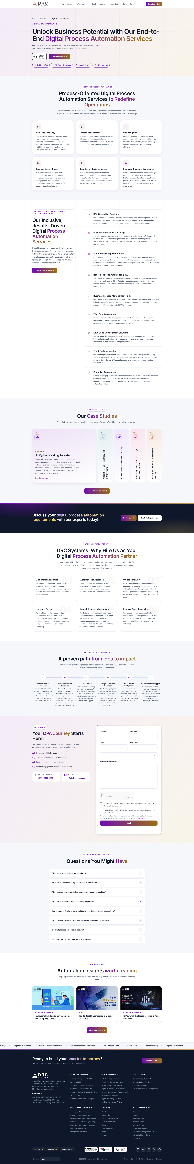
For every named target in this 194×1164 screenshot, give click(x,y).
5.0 (67, 1149)
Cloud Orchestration (140, 1085)
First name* (104, 731)
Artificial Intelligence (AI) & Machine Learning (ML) (83, 1080)
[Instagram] (149, 1149)
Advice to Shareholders (141, 1135)
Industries (114, 4)
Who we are (67, 4)
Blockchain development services (82, 1125)
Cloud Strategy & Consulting (143, 1079)
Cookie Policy (140, 1159)
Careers (104, 1135)
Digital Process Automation (80, 1115)
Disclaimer (150, 1159)
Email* (102, 742)
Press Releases (138, 1122)
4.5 (38, 1149)
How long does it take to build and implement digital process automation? (83, 911)
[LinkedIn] (138, 1149)
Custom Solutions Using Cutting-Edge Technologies (84, 1093)
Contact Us (127, 4)
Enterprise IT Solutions (78, 1132)
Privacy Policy (129, 1159)
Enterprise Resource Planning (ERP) (83, 1118)
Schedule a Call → (151, 1061)
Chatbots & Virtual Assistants (81, 1089)
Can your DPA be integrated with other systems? (72, 939)
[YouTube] (143, 1149)
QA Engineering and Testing (111, 1102)
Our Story (105, 1112)
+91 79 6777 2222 (45, 778)
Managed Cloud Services (142, 1082)
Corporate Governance (109, 1118)
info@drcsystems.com (77, 778)
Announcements (139, 1118)
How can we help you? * (108, 761)
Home (34, 19)
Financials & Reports (140, 1128)
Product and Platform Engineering (82, 1122)
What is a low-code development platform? (70, 873)
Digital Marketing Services (111, 1099)
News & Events (138, 1125)
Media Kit (104, 1132)
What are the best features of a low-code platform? (73, 901)
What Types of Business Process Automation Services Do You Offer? (81, 920)
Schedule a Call (154, 4)
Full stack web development (111, 1079)
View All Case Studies (97, 491)
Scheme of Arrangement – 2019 (144, 1132)
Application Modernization (80, 1112)
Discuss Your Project (44, 270)
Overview (136, 1112)
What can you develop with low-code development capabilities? (79, 892)
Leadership (105, 1115)
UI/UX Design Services (109, 1095)
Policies (135, 1115)
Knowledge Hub (107, 1128)
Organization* (135, 742)
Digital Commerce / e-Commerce (113, 1089)
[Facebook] (159, 1149)
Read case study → (43, 478)
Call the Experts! (59, 56)
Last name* (134, 731)
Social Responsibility (108, 1122)
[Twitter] (154, 1149)
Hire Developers (98, 4)
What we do (81, 4)
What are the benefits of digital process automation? (74, 883)
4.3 (52, 1149)
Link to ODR (137, 1138)
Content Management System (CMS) (115, 1092)
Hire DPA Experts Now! (149, 518)
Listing (103, 1125)
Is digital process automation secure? (68, 930)
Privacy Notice (140, 818)
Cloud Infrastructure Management (145, 1089)
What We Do (44, 19)
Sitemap (159, 1159)
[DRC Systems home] (40, 4)
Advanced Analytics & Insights (81, 1085)
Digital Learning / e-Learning (111, 1085)
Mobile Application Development (113, 1082)
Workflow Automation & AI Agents (82, 1099)
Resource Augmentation (79, 1128)
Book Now (128, 518)
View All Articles (97, 1030)
